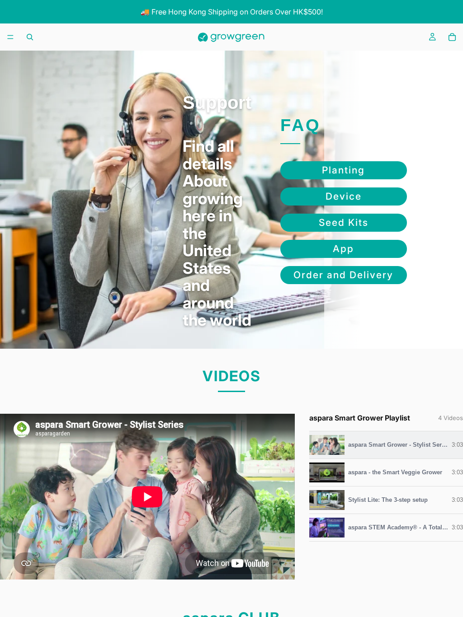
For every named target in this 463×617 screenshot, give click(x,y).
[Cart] (452, 37)
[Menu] (10, 37)
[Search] (30, 37)
